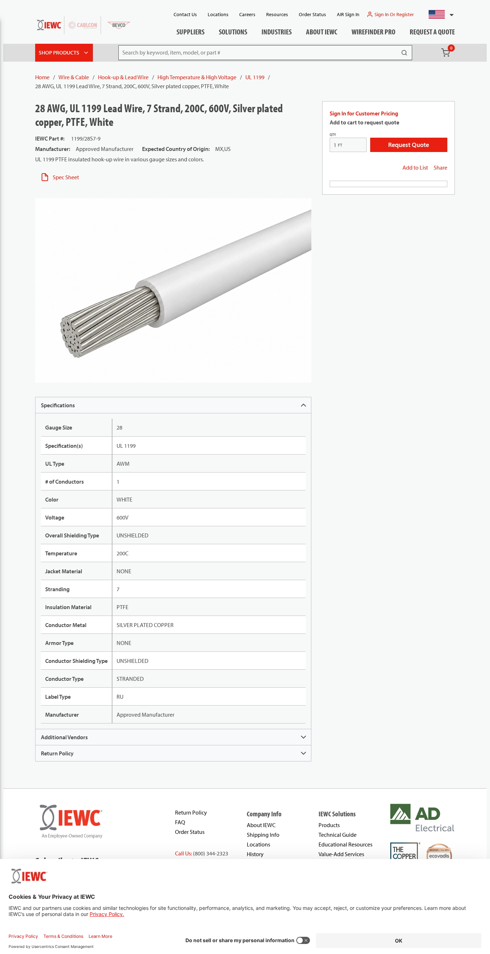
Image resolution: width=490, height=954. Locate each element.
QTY (333, 134)
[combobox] (438, 14)
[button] (438, 14)
